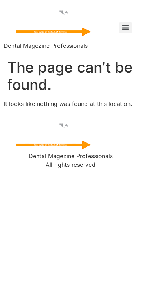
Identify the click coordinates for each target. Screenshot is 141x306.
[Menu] (125, 27)
